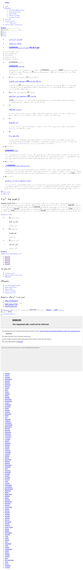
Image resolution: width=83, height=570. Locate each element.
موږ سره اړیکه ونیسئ (13, 24)
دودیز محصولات (15, 109)
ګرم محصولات (7, 310)
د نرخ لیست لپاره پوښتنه (11, 253)
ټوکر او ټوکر (14, 15)
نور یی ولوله (6, 214)
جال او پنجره (14, 17)
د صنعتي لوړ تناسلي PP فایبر (22, 96)
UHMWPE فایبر (16, 66)
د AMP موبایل (58, 310)
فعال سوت (12, 13)
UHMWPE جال (11, 150)
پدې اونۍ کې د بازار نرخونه (18, 180)
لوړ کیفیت (13, 122)
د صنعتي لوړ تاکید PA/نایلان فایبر (25, 81)
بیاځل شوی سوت (15, 11)
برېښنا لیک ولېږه (8, 313)
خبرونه (8, 19)
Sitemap (48, 310)
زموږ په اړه (10, 20)
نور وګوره (5, 193)
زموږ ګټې (12, 22)
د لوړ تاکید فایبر (16, 9)
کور (6, 6)
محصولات (8, 8)
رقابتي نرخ (14, 136)
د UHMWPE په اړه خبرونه (17, 165)
